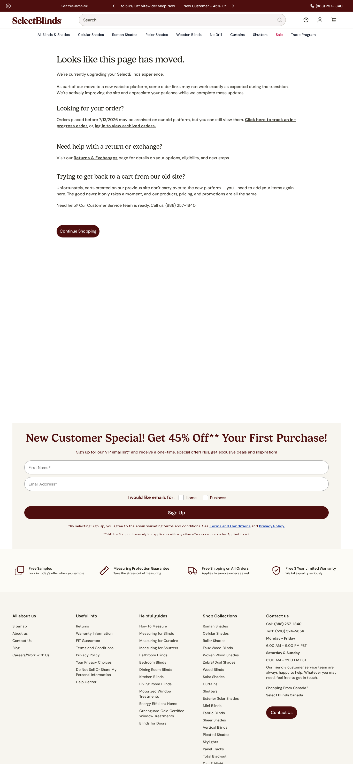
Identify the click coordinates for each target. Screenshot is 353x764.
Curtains (237, 34)
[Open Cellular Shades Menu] (105, 34)
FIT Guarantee (88, 640)
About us (20, 633)
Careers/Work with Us (30, 655)
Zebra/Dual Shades (219, 662)
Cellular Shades (91, 34)
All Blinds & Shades (53, 34)
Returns (82, 626)
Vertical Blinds (215, 727)
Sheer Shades (214, 720)
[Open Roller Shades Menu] (169, 34)
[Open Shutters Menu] (269, 34)
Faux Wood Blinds (218, 648)
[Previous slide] (113, 6)
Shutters (260, 34)
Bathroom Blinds (153, 655)
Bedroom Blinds (152, 662)
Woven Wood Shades (221, 655)
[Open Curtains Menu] (246, 34)
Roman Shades (124, 34)
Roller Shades (156, 34)
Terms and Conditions (94, 648)
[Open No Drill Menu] (223, 34)
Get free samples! (27, 6)
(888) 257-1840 (180, 205)
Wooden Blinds (189, 34)
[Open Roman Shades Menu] (138, 34)
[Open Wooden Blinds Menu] (203, 34)
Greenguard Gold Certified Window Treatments (162, 713)
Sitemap (19, 626)
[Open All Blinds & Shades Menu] (71, 34)
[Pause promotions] (8, 6)
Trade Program (303, 34)
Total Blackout (215, 756)
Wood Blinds (213, 669)
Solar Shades (214, 676)
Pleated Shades (216, 734)
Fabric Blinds (214, 713)
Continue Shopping (78, 231)
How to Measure (153, 626)
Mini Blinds (212, 705)
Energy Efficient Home (158, 703)
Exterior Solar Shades (221, 698)
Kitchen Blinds (151, 676)
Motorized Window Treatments (155, 694)
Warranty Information (94, 633)
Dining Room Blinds (155, 669)
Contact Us (22, 640)
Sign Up (176, 512)
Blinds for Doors (152, 723)
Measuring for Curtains (158, 640)
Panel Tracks (213, 749)
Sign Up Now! (208, 6)
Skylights (210, 741)
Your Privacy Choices (94, 662)
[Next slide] (233, 6)
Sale (279, 34)
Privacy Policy (88, 655)
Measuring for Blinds (156, 633)
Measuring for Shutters (158, 648)
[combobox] (182, 20)
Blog (16, 648)
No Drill (216, 34)
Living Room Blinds (155, 684)
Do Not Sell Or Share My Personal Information (96, 672)
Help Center (86, 682)
